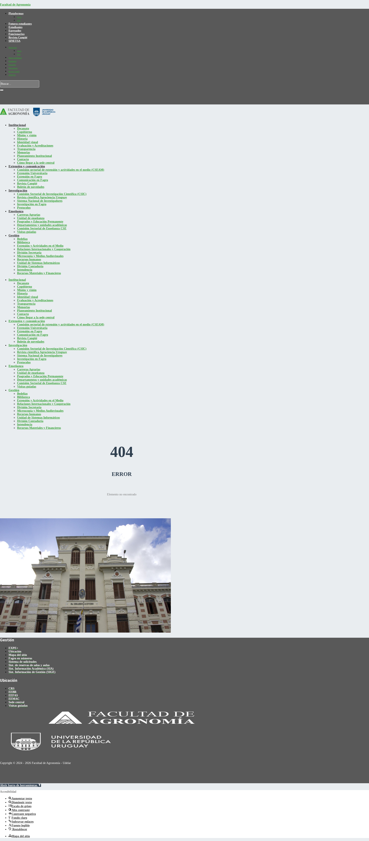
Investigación (18, 190)
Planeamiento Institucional (34, 156)
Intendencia (24, 269)
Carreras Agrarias (28, 214)
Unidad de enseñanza (30, 218)
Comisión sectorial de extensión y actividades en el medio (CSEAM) (60, 169)
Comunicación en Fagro (32, 180)
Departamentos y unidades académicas (42, 225)
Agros (19, 17)
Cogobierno (24, 132)
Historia (22, 138)
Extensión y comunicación (27, 166)
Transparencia (26, 149)
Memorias (23, 152)
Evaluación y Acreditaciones (35, 145)
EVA (18, 21)
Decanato (23, 128)
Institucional (17, 125)
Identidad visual (27, 142)
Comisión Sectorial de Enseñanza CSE (41, 228)
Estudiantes (15, 27)
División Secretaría (29, 252)
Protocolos (24, 207)
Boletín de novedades (30, 187)
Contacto (23, 159)
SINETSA (14, 40)
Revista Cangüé (18, 37)
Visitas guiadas (26, 231)
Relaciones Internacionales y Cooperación (43, 249)
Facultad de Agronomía (15, 4)
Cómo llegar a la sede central (35, 162)
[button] (20, 785)
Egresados (15, 30)
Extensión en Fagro (29, 176)
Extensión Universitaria (32, 173)
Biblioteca (23, 242)
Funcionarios (17, 34)
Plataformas (16, 13)
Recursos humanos (29, 259)
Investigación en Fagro (31, 204)
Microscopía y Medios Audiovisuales (40, 256)
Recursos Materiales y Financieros (39, 273)
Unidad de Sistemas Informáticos (38, 262)
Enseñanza (16, 211)
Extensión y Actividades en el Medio (40, 245)
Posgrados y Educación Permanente (40, 221)
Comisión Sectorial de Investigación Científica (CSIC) (51, 194)
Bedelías (22, 239)
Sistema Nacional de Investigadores (39, 200)
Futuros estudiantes (20, 23)
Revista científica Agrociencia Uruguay (42, 197)
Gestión (14, 235)
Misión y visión (27, 135)
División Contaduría (30, 266)
